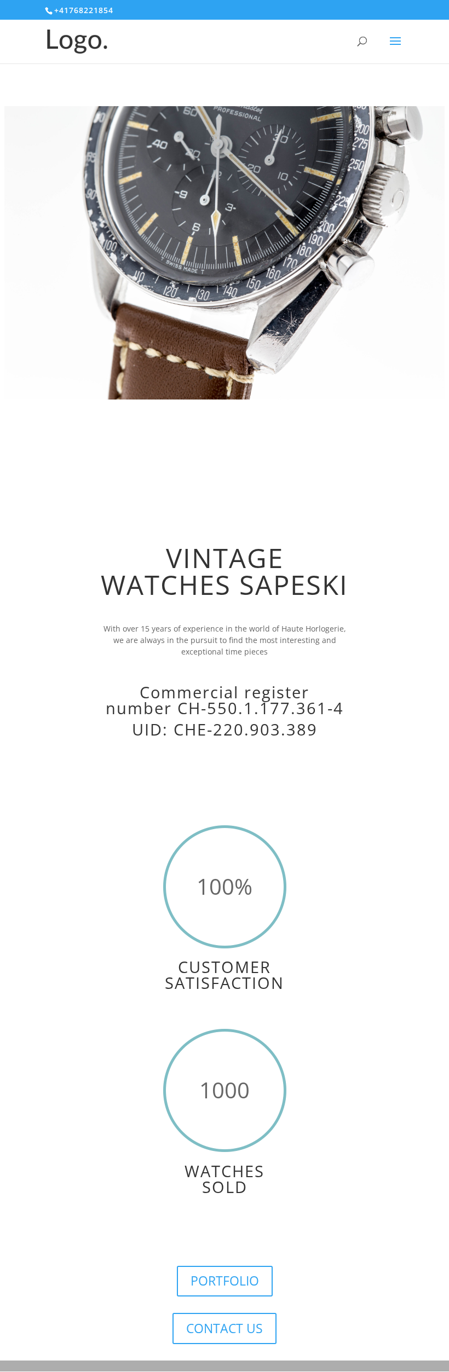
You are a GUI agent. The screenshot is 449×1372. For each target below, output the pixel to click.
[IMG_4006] (224, 396)
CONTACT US (224, 1328)
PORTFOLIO (225, 1280)
